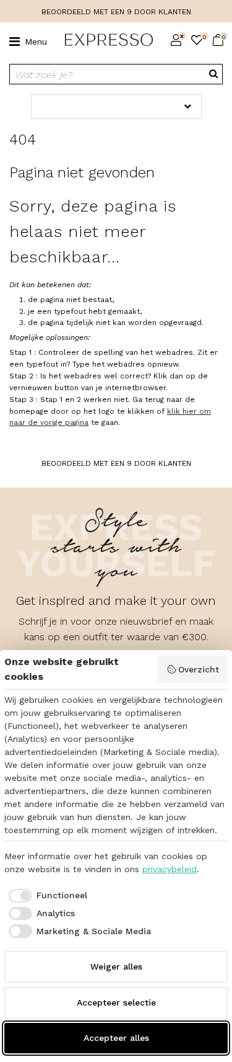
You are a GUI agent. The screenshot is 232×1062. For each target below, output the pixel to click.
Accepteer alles (116, 1038)
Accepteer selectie (116, 1002)
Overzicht (198, 669)
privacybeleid (169, 869)
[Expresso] (104, 40)
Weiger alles (116, 966)
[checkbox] (45, 896)
